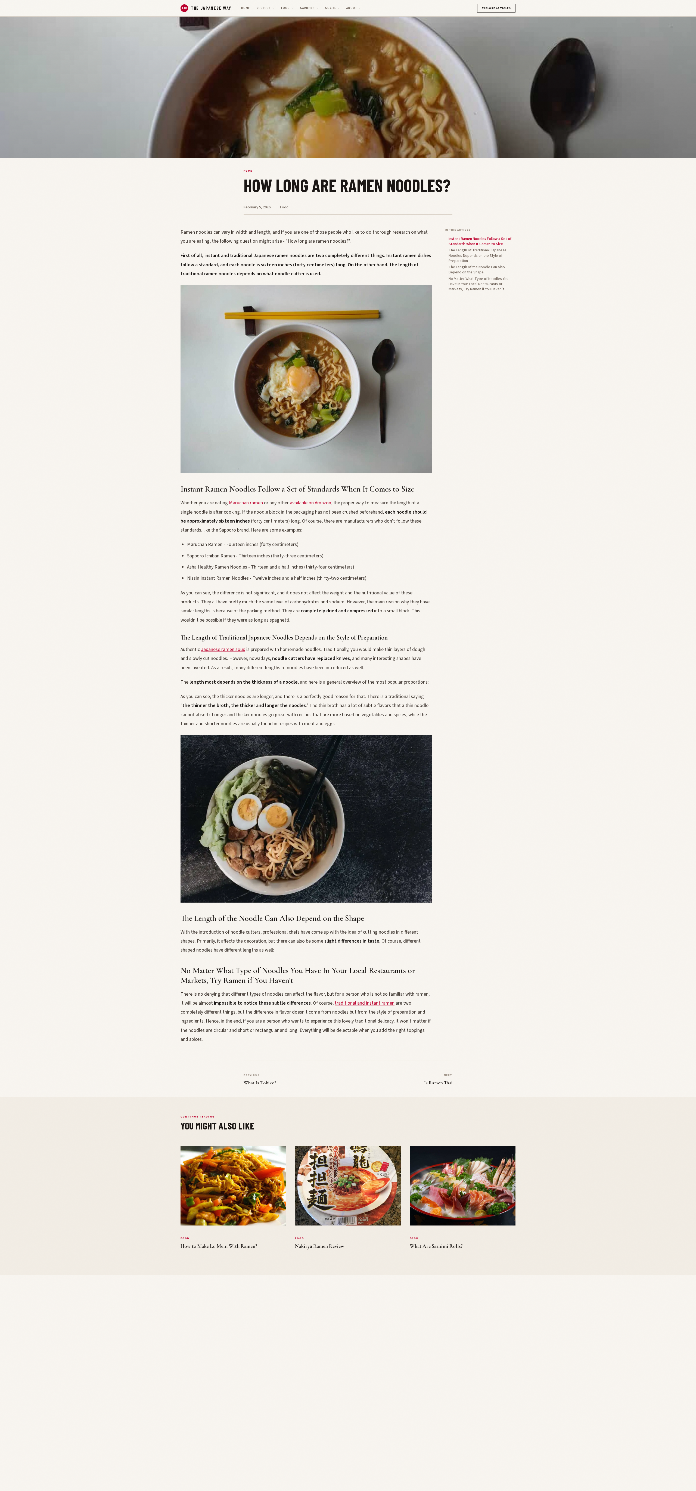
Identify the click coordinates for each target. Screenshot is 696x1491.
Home (245, 8)
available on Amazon (310, 502)
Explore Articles (496, 8)
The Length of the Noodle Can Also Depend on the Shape (477, 270)
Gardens (307, 8)
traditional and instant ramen (364, 1003)
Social (330, 8)
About (351, 8)
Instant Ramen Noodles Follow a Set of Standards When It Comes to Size (480, 241)
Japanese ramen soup (223, 649)
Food (285, 8)
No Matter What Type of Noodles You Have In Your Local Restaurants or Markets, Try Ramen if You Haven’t (478, 284)
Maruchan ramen (246, 502)
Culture (264, 8)
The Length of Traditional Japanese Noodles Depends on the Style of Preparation (478, 256)
